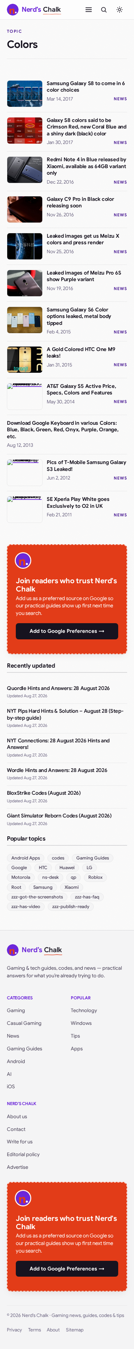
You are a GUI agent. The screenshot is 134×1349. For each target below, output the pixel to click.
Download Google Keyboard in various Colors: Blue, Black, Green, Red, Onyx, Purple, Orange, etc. (63, 430)
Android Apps (25, 858)
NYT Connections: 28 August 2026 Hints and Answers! (58, 744)
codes (58, 858)
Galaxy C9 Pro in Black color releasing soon (80, 202)
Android (16, 1061)
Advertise (17, 1167)
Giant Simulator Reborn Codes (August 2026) (59, 816)
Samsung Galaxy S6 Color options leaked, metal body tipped (79, 316)
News (120, 98)
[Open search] (103, 9)
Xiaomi (72, 887)
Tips (75, 1036)
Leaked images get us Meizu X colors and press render (83, 239)
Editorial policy (23, 1154)
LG (89, 868)
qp (73, 877)
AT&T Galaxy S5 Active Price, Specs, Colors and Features (81, 389)
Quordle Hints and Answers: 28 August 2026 (58, 688)
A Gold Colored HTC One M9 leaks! (81, 352)
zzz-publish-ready (70, 906)
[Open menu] (89, 10)
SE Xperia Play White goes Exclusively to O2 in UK (78, 502)
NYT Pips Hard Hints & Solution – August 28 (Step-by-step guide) (65, 714)
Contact (16, 1129)
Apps (77, 1049)
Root (16, 887)
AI (9, 1074)
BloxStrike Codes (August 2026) (44, 793)
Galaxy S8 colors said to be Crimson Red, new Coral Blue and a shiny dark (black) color (86, 127)
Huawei (67, 868)
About (53, 1330)
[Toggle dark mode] (119, 9)
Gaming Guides (92, 858)
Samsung (43, 887)
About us (17, 1116)
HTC (43, 868)
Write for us (20, 1142)
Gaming (16, 1010)
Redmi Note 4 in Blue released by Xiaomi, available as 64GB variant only (86, 166)
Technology (84, 1010)
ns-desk (50, 877)
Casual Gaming (24, 1023)
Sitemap (74, 1330)
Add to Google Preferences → (67, 631)
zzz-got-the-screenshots (37, 897)
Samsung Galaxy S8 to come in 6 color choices (86, 86)
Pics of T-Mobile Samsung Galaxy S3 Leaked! (86, 465)
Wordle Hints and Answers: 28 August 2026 (57, 770)
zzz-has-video (25, 906)
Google (19, 868)
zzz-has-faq (87, 897)
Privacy (14, 1330)
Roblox (95, 877)
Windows (81, 1023)
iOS (11, 1086)
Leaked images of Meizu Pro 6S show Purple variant (84, 276)
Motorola (20, 877)
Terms (34, 1330)
